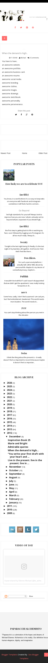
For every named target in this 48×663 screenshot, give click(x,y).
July (11, 480)
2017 (10, 414)
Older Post (43, 153)
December (15, 436)
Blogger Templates (9, 654)
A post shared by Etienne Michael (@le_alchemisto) (25, 581)
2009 (10, 513)
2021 (10, 400)
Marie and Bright (17, 443)
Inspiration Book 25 (19, 440)
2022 (10, 397)
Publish (24, 276)
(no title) (24, 194)
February (14, 498)
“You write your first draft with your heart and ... (26, 455)
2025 (10, 386)
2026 (10, 382)
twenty (24, 242)
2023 (10, 393)
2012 (10, 432)
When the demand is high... (23, 450)
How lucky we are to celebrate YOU (24, 183)
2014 (10, 425)
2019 (10, 407)
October (14, 470)
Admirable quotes (18, 446)
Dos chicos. (30, 258)
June (12, 484)
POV (24, 308)
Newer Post (5, 153)
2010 (10, 509)
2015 (10, 422)
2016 (10, 418)
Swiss (24, 353)
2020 (10, 404)
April (12, 491)
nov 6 (24, 292)
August (13, 477)
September (15, 473)
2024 (10, 389)
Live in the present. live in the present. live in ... (25, 462)
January (13, 502)
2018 (10, 411)
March (13, 495)
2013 (10, 429)
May (12, 488)
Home (24, 153)
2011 (10, 505)
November (15, 466)
